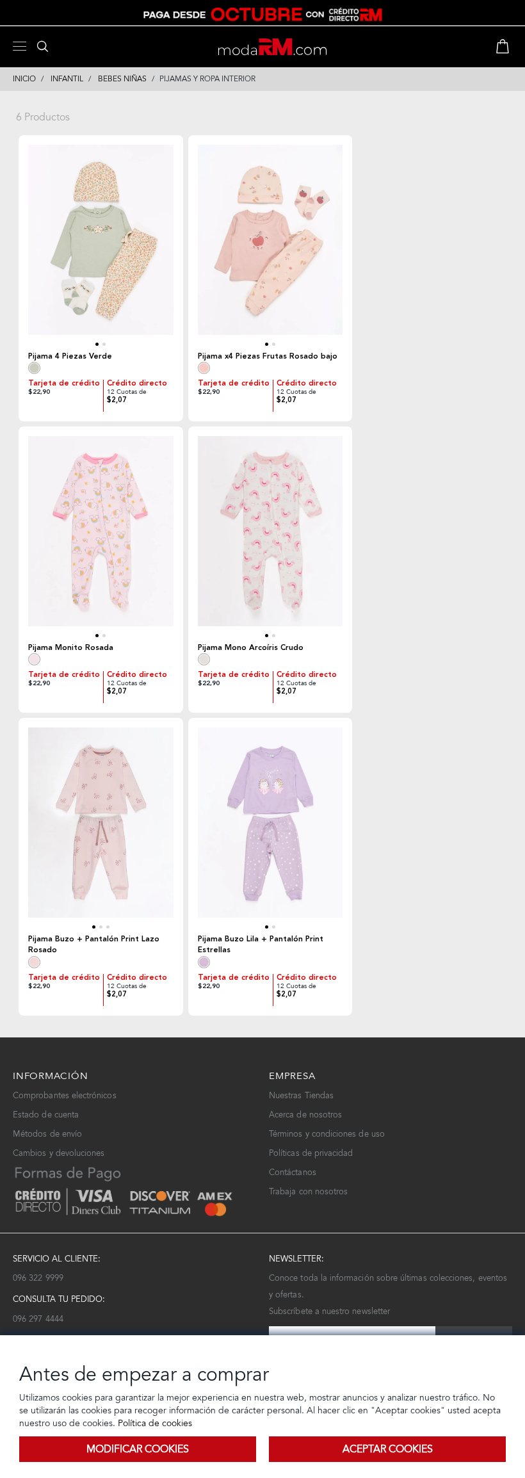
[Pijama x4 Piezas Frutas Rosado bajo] (270, 246)
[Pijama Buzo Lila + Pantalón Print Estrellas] (270, 828)
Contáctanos (292, 1172)
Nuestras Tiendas (301, 1095)
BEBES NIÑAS (122, 79)
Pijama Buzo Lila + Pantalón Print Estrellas (260, 944)
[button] (97, 344)
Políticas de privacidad (311, 1153)
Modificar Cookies (137, 1449)
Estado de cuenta (46, 1114)
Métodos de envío (47, 1133)
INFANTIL (67, 79)
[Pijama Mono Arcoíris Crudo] (270, 537)
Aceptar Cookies (388, 1449)
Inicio (24, 79)
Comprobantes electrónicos (65, 1095)
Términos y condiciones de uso (327, 1133)
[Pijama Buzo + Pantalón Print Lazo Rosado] (101, 828)
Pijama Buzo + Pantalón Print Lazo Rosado (93, 944)
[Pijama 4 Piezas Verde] (101, 246)
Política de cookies (153, 1423)
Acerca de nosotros (305, 1114)
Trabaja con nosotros (308, 1191)
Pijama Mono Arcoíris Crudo (250, 647)
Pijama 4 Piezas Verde (70, 356)
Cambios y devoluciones (58, 1153)
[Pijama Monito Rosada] (101, 537)
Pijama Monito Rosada (70, 647)
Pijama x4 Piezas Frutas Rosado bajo (267, 356)
